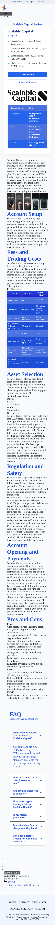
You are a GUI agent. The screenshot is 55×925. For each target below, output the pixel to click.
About (12, 902)
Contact (24, 902)
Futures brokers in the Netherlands (24, 885)
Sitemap (40, 908)
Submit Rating (12, 872)
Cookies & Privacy (21, 908)
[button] (6, 17)
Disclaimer (40, 2)
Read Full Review (27, 82)
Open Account (27, 74)
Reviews (11, 881)
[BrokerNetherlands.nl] (4, 8)
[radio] (27, 858)
